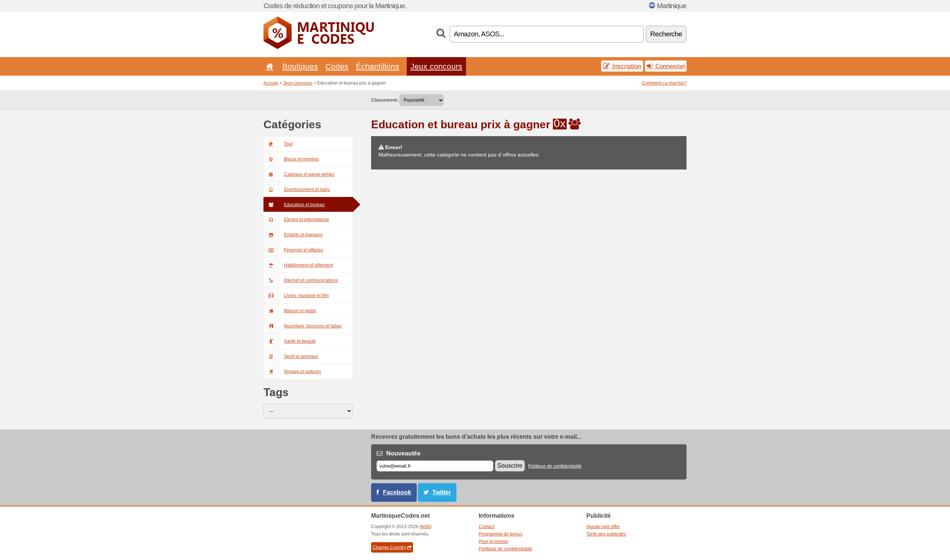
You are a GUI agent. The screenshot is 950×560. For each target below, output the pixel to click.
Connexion (669, 66)
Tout (288, 143)
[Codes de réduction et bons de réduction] (319, 47)
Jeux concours (436, 66)
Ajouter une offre (603, 526)
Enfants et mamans (303, 234)
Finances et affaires (303, 250)
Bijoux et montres (301, 159)
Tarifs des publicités (606, 534)
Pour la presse (493, 541)
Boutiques (300, 66)
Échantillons (377, 66)
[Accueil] (268, 66)
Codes (336, 66)
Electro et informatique (306, 219)
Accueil (270, 83)
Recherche (666, 34)
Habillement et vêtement (308, 265)
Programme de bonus (500, 534)
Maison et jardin (300, 310)
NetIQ (425, 526)
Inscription (625, 66)
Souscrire (509, 465)
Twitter (441, 492)
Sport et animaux (301, 356)
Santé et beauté (300, 341)
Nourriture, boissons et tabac (313, 326)
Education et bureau (304, 204)
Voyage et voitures (302, 371)
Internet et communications (311, 280)
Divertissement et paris (307, 189)
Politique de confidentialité (555, 466)
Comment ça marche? (664, 83)
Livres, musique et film (306, 295)
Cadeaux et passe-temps (309, 174)
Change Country (389, 547)
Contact (486, 526)
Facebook (397, 492)
